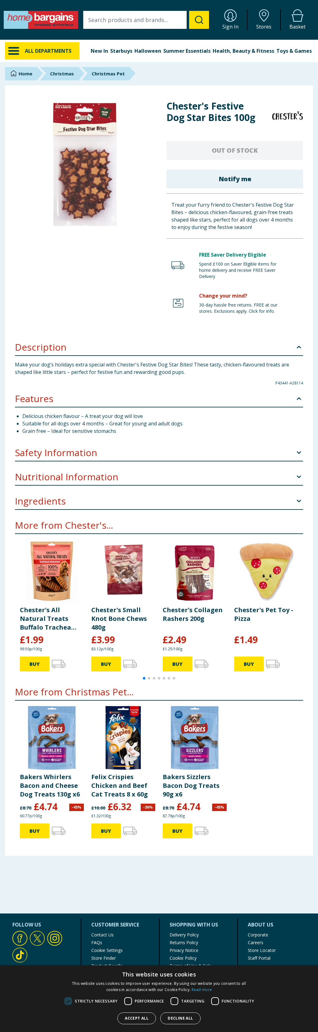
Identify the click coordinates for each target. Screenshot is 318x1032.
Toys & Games (294, 50)
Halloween (147, 50)
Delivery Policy (184, 935)
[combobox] (146, 20)
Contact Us (102, 935)
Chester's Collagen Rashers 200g (193, 614)
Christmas (62, 73)
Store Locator (262, 950)
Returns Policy (184, 942)
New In (99, 50)
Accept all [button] (136, 1018)
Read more (202, 989)
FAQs (96, 942)
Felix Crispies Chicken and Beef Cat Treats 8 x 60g (119, 785)
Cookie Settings (107, 950)
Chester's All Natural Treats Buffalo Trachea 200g (45, 619)
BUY (35, 664)
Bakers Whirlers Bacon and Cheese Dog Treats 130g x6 (50, 785)
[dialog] (159, 998)
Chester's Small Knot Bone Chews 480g (119, 618)
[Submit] (199, 20)
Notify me (235, 179)
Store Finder (103, 958)
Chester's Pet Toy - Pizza (263, 614)
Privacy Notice (184, 950)
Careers (255, 942)
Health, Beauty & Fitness (243, 50)
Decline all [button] (180, 1018)
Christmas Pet (108, 73)
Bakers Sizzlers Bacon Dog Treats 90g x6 (191, 785)
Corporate (258, 935)
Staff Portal (259, 958)
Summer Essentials (187, 50)
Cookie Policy (183, 958)
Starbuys (121, 50)
